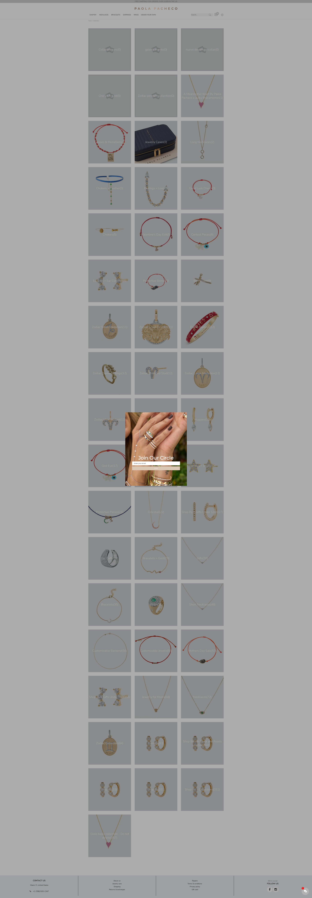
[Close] (184, 414)
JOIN (156, 468)
